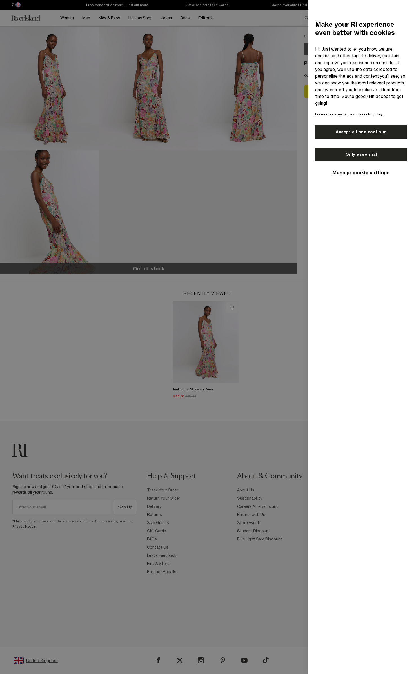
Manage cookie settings (361, 172)
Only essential (361, 154)
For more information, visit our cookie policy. (349, 114)
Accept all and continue (361, 132)
